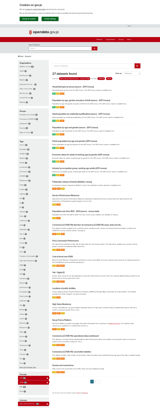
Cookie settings (50, 19)
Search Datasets (34, 45)
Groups (121, 39)
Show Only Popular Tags (28, 367)
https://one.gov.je (114, 323)
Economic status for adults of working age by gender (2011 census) (80, 154)
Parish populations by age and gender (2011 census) (74, 141)
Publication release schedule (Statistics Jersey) (72, 182)
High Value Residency (61, 304)
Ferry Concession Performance (65, 240)
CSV (58, 93)
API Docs (85, 393)
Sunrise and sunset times (63, 365)
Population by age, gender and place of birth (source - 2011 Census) (81, 100)
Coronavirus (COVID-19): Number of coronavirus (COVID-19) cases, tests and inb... (87, 225)
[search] (137, 65)
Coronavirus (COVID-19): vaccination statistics (71, 352)
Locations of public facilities (64, 288)
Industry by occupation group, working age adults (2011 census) (79, 168)
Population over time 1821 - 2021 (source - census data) (75, 211)
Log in (129, 26)
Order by (118, 73)
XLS (54, 93)
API (78, 393)
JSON (62, 93)
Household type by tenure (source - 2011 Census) (73, 87)
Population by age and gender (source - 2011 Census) (75, 127)
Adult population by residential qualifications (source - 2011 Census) (81, 114)
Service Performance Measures (65, 195)
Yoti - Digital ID (58, 272)
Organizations (110, 39)
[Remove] (88, 78)
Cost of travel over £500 (62, 256)
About (129, 39)
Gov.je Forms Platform (61, 320)
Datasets (99, 39)
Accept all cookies (29, 19)
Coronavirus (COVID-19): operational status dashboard (75, 336)
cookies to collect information (35, 9)
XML (59, 188)
